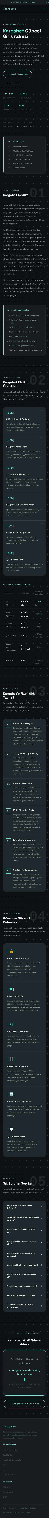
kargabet (9, 9)
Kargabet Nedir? (20, 147)
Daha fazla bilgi (14, 83)
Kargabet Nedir (10, 1450)
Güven (5, 1465)
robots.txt (19, 1512)
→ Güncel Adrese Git (17, 74)
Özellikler (28, 123)
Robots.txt (8, 1492)
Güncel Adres (19, 168)
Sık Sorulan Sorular (22, 164)
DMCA (5, 1497)
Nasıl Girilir (8, 126)
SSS (4, 1470)
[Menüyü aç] (43, 9)
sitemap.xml (8, 1512)
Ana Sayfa (7, 123)
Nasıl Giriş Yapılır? (23, 155)
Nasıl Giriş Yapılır (12, 1460)
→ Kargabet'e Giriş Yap (24, 1404)
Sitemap (6, 1487)
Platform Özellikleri (23, 151)
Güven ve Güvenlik (21, 159)
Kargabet (17, 123)
